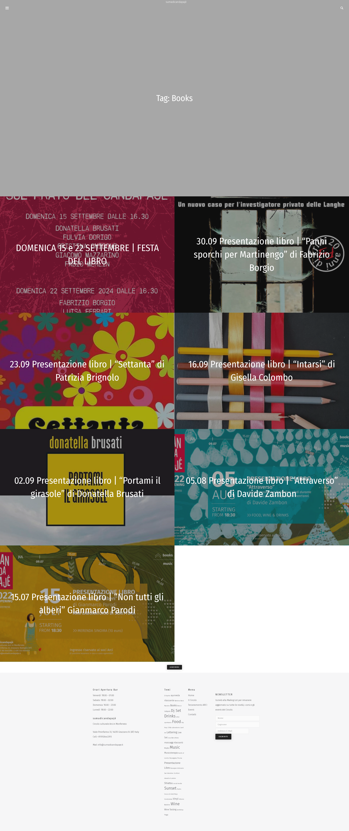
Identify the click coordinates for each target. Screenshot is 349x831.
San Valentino (168, 773)
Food (176, 721)
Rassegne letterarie (177, 768)
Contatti (192, 714)
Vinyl (175, 798)
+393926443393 (105, 736)
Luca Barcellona (173, 738)
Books (173, 705)
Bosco (179, 706)
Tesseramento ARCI (197, 705)
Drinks (169, 716)
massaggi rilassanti (173, 742)
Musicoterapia (171, 753)
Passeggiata (173, 758)
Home (191, 695)
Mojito (166, 748)
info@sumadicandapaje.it (110, 744)
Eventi (191, 709)
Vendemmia (168, 799)
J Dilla (169, 727)
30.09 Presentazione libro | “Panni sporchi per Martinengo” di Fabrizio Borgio (262, 254)
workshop (180, 810)
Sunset (170, 788)
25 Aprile (167, 696)
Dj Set (176, 710)
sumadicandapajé (176, 2)
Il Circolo (192, 700)
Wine (175, 804)
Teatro (179, 789)
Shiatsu (168, 783)
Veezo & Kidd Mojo (171, 794)
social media (177, 783)
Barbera (177, 701)
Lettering (172, 732)
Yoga (166, 815)
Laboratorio (176, 727)
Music (175, 747)
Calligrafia (167, 711)
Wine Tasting (170, 809)
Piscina (179, 758)
